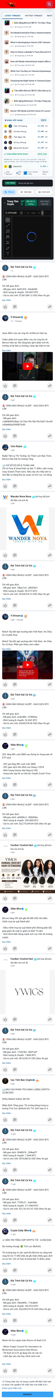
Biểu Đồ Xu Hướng (31, 202)
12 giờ (13, 1285)
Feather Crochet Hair (22, 845)
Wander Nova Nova (21, 496)
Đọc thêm (6, 300)
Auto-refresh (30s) (33, 173)
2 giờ (13, 400)
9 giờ (13, 1034)
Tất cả (10, 192)
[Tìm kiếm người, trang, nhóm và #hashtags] (49, 4)
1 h (12, 271)
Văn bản (27, 192)
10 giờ (13, 1134)
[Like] (27, 307)
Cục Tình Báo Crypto (22, 1080)
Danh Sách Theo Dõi (44, 202)
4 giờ (13, 570)
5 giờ (13, 699)
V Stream (16, 317)
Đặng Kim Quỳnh (20, 148)
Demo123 (17, 166)
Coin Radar (16, 446)
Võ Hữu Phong (19, 131)
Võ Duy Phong (19, 142)
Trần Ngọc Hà (19, 137)
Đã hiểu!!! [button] (27, 1394)
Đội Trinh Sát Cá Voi (21, 267)
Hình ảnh (45, 192)
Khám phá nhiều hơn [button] (12, 1388)
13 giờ (13, 1335)
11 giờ (13, 1184)
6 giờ (13, 799)
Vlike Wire (16, 745)
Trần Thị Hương (20, 126)
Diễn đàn (19, 173)
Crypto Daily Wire (20, 1230)
